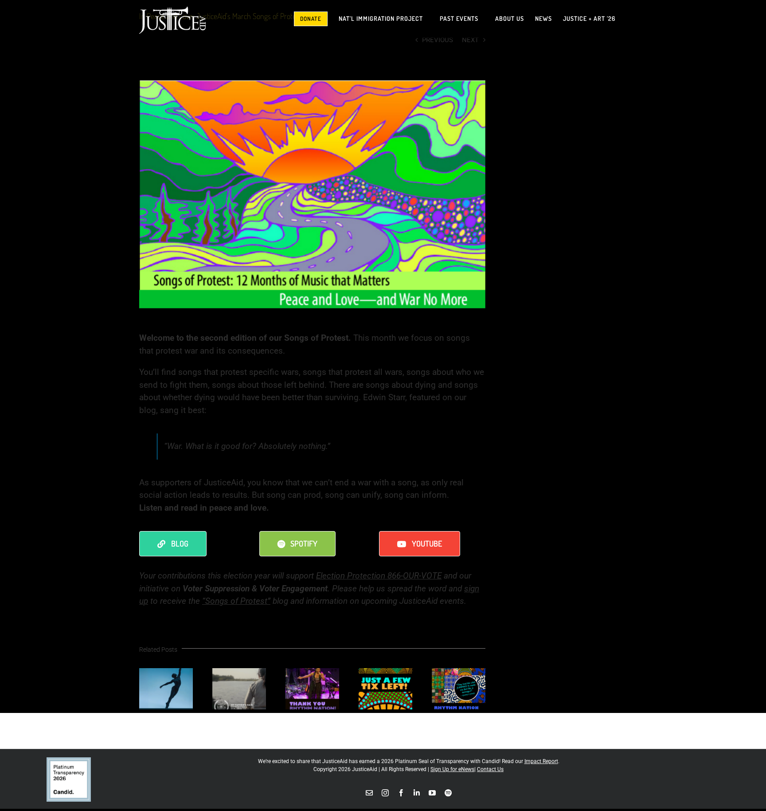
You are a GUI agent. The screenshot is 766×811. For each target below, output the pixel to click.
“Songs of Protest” (236, 601)
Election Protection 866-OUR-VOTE (379, 576)
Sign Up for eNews (452, 769)
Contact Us (490, 769)
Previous (437, 40)
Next (470, 40)
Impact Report (541, 761)
